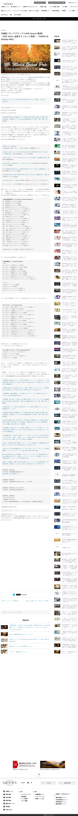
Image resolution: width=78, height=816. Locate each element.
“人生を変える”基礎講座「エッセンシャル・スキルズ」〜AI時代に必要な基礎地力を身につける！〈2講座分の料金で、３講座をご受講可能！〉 (69, 482)
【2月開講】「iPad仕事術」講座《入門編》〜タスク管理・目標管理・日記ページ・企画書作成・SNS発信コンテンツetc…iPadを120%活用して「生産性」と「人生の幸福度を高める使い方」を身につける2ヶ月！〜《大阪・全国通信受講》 (69, 567)
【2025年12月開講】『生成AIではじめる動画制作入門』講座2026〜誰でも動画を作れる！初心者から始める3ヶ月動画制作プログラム (69, 94)
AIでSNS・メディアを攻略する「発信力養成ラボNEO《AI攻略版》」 (69, 193)
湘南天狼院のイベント (61, 797)
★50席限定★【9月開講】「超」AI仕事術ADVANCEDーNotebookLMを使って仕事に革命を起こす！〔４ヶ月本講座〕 (69, 206)
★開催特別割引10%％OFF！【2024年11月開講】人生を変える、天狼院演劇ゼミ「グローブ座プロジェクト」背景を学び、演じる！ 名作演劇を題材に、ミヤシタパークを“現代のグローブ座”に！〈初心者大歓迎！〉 (69, 469)
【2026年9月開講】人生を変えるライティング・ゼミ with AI (69, 61)
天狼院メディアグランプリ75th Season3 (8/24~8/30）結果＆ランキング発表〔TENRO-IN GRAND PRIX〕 (69, 639)
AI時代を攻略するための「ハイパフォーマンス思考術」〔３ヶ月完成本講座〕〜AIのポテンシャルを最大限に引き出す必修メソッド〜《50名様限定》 (69, 252)
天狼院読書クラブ (45, 10)
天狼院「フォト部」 (40, 798)
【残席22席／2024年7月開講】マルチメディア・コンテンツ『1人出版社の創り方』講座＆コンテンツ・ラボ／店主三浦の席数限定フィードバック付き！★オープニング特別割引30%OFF (69, 508)
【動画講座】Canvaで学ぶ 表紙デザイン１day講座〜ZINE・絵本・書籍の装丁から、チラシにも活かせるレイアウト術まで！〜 (69, 265)
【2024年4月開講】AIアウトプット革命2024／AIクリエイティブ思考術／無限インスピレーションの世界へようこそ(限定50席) (69, 528)
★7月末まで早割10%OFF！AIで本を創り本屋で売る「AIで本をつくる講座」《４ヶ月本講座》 (69, 324)
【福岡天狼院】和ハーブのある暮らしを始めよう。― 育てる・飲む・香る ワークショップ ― (69, 626)
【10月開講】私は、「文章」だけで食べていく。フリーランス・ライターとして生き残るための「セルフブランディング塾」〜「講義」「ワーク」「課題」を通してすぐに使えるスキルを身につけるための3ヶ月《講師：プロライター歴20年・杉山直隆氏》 (25, 437)
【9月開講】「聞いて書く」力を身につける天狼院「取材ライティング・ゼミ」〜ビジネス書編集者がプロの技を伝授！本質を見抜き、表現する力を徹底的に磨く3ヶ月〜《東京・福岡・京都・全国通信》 (25, 401)
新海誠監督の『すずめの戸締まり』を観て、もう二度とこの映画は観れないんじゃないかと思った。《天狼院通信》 (69, 587)
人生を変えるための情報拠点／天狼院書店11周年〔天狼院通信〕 (69, 475)
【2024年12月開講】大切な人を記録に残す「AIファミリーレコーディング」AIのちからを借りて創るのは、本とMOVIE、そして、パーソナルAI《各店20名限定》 (69, 423)
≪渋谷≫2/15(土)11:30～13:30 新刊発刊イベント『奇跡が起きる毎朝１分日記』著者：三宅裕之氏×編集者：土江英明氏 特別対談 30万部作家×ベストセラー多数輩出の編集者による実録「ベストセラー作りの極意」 (69, 370)
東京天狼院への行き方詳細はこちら (11, 473)
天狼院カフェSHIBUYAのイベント (61, 794)
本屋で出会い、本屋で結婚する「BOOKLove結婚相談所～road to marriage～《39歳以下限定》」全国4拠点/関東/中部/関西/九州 (69, 160)
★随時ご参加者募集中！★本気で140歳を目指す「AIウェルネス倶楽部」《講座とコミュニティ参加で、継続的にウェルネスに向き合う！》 (69, 278)
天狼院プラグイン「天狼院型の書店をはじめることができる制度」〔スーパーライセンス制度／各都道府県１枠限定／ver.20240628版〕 (69, 488)
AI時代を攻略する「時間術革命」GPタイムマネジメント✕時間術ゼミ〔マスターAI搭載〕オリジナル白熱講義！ (69, 449)
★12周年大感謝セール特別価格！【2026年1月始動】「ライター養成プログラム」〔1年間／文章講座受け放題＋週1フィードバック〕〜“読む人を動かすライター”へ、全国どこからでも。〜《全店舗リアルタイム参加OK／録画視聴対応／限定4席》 (69, 173)
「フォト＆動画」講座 (54, 6)
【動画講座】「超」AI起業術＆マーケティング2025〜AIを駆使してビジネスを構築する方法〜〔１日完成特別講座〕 (69, 331)
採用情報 (8, 806)
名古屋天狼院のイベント (61, 799)
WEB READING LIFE (40, 2)
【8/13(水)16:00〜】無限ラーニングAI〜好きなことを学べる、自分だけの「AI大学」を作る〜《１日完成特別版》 (69, 212)
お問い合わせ (4, 14)
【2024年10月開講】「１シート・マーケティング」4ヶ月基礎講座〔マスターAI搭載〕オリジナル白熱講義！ (69, 442)
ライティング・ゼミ (40, 796)
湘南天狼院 (8, 794)
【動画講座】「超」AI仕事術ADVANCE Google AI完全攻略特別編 (69, 107)
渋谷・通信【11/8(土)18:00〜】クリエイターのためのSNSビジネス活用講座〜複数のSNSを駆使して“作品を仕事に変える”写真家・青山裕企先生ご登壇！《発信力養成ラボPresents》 (69, 153)
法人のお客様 (17, 14)
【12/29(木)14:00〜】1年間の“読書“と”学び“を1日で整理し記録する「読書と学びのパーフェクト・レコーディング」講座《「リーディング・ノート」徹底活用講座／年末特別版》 (69, 600)
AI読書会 (64, 10)
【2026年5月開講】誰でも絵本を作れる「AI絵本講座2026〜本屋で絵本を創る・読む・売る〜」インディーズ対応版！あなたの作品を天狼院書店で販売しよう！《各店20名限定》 (69, 74)
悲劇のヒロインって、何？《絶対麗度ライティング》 (21, 646)
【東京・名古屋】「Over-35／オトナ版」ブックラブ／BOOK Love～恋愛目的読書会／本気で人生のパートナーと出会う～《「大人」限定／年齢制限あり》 (69, 364)
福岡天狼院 (8, 800)
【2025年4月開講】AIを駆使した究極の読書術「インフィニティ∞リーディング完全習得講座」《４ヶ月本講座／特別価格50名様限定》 (69, 357)
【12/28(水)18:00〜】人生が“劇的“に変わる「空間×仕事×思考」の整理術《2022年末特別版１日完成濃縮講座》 (69, 607)
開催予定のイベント (10, 803)
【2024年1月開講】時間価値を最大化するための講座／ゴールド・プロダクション (69, 541)
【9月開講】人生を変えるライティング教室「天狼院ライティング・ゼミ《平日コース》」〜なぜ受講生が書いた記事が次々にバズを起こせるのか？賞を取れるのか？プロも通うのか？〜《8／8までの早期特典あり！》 (25, 382)
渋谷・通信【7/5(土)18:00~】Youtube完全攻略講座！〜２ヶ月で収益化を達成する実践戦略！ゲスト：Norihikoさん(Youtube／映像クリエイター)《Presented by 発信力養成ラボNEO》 (69, 232)
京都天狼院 (8, 797)
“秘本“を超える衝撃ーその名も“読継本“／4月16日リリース (69, 554)
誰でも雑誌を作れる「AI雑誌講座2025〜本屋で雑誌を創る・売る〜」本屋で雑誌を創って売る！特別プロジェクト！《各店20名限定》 (69, 272)
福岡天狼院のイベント (61, 803)
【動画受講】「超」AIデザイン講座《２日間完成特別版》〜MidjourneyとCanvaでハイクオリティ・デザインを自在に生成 (69, 180)
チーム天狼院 (24, 798)
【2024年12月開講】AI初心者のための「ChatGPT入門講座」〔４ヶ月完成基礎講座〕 (69, 455)
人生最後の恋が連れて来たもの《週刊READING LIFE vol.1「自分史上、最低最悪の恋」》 (26, 169)
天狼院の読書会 (55, 10)
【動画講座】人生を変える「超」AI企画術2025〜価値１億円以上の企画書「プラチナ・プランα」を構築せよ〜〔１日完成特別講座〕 (69, 337)
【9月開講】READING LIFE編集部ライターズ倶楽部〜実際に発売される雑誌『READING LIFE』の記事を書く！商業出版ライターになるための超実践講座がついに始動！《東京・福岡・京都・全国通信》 (25, 119)
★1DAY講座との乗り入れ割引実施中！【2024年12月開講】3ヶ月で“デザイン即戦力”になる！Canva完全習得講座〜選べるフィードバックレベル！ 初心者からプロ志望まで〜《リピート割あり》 (69, 403)
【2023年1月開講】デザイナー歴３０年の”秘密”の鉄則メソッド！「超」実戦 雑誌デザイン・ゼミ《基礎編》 (69, 574)
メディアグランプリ (17, 612)
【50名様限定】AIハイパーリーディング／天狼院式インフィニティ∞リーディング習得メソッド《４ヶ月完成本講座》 (69, 134)
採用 (11, 14)
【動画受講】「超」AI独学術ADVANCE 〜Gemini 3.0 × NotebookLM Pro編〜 (69, 114)
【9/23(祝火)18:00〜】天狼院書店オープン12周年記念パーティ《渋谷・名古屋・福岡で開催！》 (69, 186)
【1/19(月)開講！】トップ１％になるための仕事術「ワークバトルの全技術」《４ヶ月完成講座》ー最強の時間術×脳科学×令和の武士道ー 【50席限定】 (69, 120)
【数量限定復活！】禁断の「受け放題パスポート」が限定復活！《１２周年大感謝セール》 (69, 166)
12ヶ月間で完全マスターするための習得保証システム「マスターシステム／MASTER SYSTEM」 (69, 515)
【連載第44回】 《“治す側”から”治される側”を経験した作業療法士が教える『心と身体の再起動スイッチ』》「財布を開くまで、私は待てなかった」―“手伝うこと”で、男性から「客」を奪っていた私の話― (29, 627)
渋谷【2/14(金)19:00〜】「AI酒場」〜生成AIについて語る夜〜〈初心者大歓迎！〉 (69, 377)
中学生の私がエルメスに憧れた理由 (13, 180)
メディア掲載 (24, 800)
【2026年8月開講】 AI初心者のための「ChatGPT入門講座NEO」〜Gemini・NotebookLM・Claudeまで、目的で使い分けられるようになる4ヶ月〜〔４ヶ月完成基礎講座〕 (69, 55)
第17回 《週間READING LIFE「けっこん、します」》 (22, 634)
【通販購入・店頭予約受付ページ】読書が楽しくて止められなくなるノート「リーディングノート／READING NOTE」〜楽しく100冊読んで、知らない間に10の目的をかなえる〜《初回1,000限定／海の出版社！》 (69, 593)
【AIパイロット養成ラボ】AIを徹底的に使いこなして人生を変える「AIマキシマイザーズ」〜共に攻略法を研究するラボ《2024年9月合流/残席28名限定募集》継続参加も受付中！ (69, 495)
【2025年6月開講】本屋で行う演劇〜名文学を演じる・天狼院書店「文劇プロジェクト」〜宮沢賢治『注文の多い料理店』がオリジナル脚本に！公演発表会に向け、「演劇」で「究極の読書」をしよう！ (69, 285)
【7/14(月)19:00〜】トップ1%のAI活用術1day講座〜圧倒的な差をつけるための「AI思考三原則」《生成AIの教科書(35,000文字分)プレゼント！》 (69, 226)
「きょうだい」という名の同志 (12, 184)
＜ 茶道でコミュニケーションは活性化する (10, 600)
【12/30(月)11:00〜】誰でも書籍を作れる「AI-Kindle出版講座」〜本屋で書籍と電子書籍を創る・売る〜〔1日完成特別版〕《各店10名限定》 (69, 416)
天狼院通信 (23, 796)
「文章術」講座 (42, 6)
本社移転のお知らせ (66, 547)
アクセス (49, 783)
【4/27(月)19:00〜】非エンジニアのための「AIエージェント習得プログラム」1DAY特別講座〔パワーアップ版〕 (69, 68)
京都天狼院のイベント (61, 801)
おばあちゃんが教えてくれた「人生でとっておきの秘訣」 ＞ (38, 600)
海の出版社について (15, 6)
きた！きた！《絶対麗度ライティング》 (18, 651)
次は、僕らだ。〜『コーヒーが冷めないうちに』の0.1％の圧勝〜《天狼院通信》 (24, 157)
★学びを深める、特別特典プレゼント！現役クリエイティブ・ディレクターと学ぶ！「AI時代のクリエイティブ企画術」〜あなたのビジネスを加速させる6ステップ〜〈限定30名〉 (69, 304)
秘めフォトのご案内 (34, 10)
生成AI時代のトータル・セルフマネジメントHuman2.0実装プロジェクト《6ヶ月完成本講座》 (69, 101)
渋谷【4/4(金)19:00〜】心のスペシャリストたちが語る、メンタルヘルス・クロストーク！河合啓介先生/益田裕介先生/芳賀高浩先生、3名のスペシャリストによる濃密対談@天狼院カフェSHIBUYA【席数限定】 (69, 311)
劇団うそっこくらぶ (6, 10)
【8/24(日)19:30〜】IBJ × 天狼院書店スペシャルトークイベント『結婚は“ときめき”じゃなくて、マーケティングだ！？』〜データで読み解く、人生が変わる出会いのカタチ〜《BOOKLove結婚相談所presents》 (69, 219)
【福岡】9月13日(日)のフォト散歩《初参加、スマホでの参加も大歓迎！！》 (69, 633)
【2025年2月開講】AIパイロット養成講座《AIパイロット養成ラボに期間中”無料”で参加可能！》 (69, 396)
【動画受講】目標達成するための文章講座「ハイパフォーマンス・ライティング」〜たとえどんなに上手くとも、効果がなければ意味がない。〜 (69, 298)
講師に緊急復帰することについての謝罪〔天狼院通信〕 (69, 534)
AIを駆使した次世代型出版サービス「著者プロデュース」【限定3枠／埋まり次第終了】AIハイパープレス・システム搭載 (69, 140)
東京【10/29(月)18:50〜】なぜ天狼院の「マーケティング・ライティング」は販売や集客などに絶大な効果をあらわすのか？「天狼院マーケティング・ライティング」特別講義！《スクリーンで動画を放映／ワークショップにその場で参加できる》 (25, 456)
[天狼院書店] (8, 3)
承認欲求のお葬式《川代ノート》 (13, 148)
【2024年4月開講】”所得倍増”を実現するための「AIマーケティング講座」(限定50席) (69, 521)
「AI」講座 (64, 6)
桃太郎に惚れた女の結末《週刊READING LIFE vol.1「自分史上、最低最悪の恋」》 (25, 174)
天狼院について (5, 6)
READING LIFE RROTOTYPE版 (56, 2)
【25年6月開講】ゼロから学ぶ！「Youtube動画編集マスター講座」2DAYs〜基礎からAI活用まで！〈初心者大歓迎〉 (69, 258)
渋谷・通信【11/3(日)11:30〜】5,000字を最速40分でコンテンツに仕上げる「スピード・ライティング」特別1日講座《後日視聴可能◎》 (69, 436)
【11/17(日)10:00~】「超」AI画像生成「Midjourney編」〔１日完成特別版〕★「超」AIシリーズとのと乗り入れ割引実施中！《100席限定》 (69, 429)
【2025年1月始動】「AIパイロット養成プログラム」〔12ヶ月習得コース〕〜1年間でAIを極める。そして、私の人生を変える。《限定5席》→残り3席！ (69, 390)
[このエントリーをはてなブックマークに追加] (14, 594)
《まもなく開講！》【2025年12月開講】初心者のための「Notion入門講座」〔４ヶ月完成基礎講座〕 (69, 127)
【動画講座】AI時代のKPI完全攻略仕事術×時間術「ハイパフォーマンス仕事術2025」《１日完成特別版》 (69, 239)
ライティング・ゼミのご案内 (20, 10)
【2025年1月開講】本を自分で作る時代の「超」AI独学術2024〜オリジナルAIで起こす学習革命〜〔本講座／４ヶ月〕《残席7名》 (69, 383)
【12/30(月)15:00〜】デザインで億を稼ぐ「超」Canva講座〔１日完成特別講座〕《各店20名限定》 (69, 409)
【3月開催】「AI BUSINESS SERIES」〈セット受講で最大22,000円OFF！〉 (69, 317)
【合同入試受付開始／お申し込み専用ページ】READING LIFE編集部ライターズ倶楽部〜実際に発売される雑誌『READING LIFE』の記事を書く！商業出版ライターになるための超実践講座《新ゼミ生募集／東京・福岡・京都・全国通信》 (25, 422)
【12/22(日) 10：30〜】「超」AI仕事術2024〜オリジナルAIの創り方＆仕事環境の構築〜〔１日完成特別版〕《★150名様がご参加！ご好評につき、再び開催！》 (69, 462)
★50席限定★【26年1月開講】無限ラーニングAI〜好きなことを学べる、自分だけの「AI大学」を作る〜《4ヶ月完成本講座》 (69, 199)
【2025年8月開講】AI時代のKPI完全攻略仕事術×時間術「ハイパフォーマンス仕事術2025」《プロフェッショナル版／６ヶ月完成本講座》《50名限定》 (69, 245)
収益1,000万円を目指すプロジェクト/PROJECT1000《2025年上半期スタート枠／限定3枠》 (69, 350)
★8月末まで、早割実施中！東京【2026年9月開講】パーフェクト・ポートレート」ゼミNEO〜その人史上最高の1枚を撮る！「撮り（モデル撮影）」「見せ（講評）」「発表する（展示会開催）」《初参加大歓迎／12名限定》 (69, 42)
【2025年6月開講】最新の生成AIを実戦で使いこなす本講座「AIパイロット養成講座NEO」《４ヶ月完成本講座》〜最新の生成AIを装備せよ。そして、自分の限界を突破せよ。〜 (69, 291)
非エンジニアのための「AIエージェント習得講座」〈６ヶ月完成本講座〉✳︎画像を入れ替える (69, 81)
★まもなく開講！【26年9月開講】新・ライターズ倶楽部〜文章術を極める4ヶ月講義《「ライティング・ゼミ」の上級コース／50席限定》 (69, 48)
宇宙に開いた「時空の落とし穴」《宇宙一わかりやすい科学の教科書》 (22, 163)
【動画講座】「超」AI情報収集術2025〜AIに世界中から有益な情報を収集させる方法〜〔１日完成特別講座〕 (69, 344)
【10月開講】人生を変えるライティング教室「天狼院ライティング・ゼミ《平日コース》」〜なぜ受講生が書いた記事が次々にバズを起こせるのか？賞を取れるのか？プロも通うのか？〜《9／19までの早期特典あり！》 (25, 429)
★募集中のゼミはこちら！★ (30, 6)
